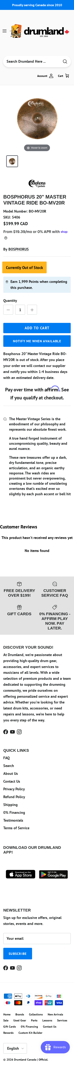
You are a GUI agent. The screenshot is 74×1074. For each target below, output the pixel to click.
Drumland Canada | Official (30, 1059)
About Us (10, 773)
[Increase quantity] (32, 310)
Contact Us (11, 781)
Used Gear (19, 1020)
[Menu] (4, 30)
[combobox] (31, 61)
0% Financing (14, 812)
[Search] (65, 61)
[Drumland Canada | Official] (40, 31)
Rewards (8, 1033)
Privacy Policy (14, 789)
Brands (19, 1014)
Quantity (10, 300)
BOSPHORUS (18, 249)
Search (8, 765)
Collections (36, 1014)
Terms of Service (16, 828)
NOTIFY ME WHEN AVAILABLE (37, 341)
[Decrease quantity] (8, 310)
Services (62, 1020)
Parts (34, 1020)
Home (6, 1014)
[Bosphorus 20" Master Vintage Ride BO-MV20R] (12, 161)
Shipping (10, 804)
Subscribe (18, 954)
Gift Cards (9, 1026)
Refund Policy (14, 796)
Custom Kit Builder (30, 1033)
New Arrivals (55, 1014)
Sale (5, 1020)
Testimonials (13, 820)
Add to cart (37, 328)
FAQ (6, 757)
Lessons (47, 1020)
